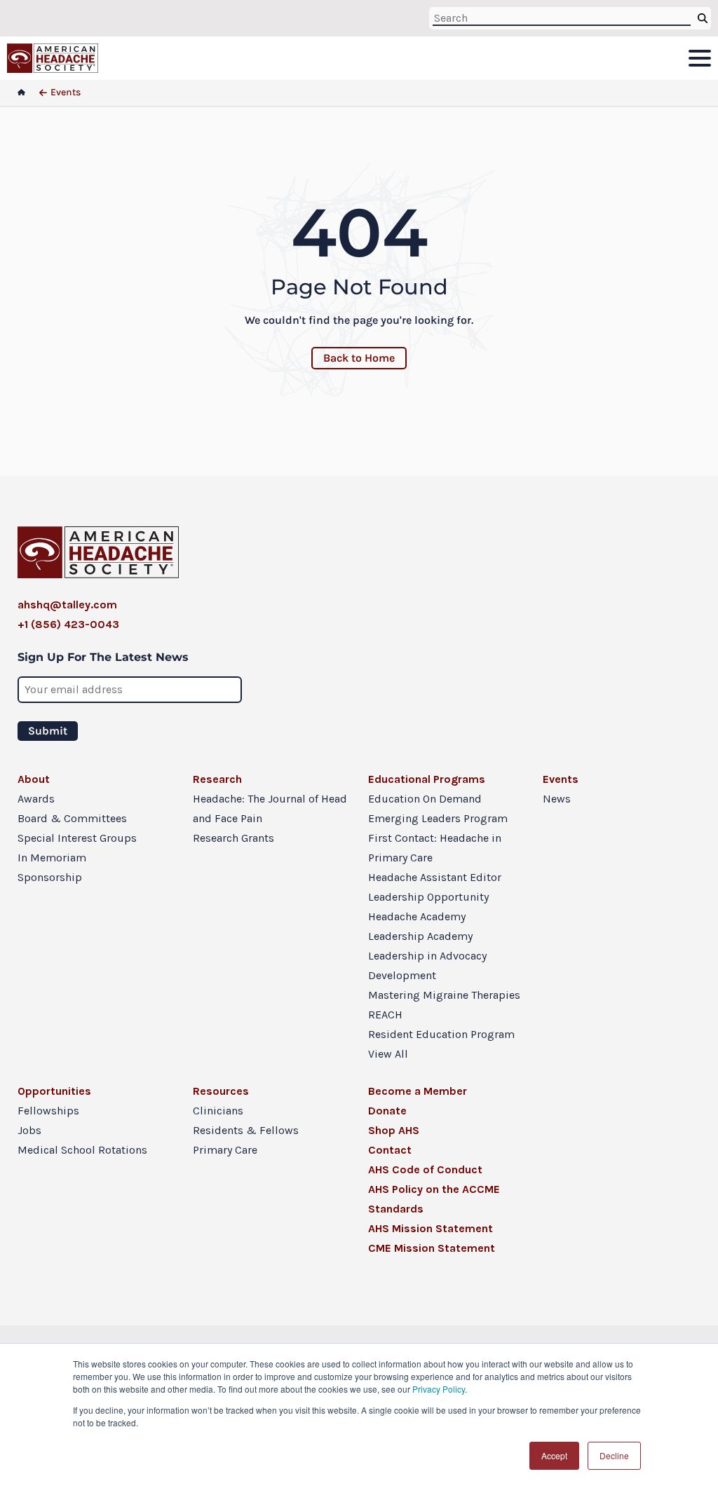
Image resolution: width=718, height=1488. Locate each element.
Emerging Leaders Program (438, 818)
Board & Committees (72, 818)
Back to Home (359, 357)
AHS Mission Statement (430, 1228)
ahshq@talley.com (67, 604)
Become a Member (417, 1091)
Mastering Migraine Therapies (444, 995)
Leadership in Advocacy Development (427, 965)
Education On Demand (425, 798)
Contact (390, 1149)
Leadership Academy (420, 936)
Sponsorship (50, 877)
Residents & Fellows (246, 1130)
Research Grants (233, 838)
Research (217, 779)
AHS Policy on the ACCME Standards (434, 1198)
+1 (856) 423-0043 (68, 624)
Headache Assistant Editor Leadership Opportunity (434, 887)
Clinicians (218, 1110)
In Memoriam (52, 857)
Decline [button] (614, 1455)
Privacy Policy (438, 1389)
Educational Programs (426, 779)
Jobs (29, 1130)
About (34, 779)
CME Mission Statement (431, 1248)
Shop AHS (393, 1130)
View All (388, 1053)
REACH (385, 1014)
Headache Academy (417, 916)
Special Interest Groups (77, 838)
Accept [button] (554, 1455)
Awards (36, 798)
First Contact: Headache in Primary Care (434, 847)
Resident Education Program (441, 1034)
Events (560, 779)
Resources (221, 1091)
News (557, 798)
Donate (387, 1110)
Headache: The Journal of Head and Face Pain (270, 808)
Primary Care (225, 1149)
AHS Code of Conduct (425, 1169)
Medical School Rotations (82, 1149)
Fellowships (48, 1110)
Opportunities (54, 1091)
